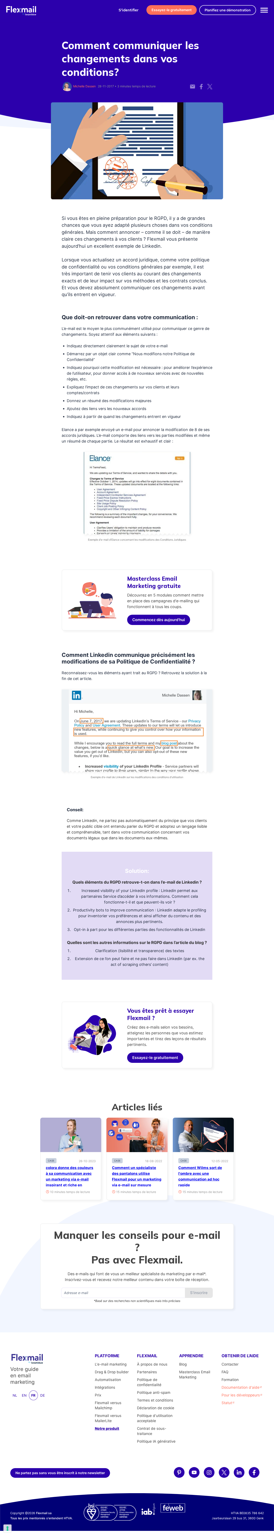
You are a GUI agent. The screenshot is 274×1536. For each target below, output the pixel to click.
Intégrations (105, 1387)
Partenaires (147, 1372)
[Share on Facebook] (201, 84)
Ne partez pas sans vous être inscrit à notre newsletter (60, 1473)
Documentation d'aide (240, 1387)
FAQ (225, 1372)
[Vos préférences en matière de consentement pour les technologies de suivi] (7, 1528)
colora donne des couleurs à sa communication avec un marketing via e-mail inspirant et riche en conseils (69, 1179)
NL (15, 1395)
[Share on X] (209, 84)
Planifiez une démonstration (228, 10)
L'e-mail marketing (111, 1364)
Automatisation (108, 1380)
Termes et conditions (155, 1400)
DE (42, 1395)
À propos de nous (152, 1364)
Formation (230, 1380)
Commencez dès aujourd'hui (158, 619)
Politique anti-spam (153, 1392)
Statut (227, 1403)
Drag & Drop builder (112, 1372)
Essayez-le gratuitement (172, 10)
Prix (98, 1395)
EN (24, 1395)
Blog (183, 1364)
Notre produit (107, 1428)
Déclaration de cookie (155, 1408)
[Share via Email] (192, 84)
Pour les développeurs (241, 1395)
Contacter (230, 1364)
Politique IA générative (156, 1441)
